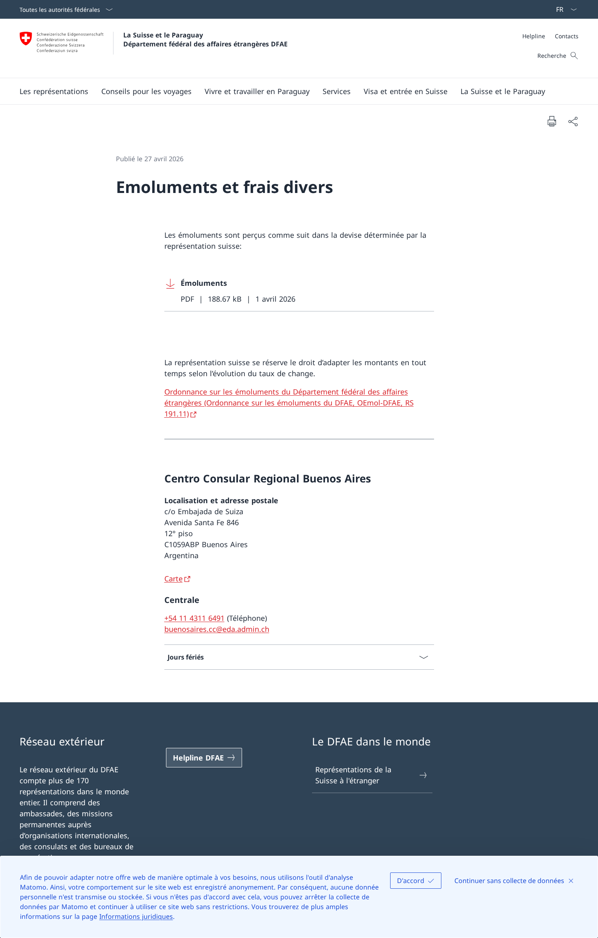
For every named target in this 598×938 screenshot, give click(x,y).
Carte (173, 578)
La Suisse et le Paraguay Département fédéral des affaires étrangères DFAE (205, 39)
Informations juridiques (136, 916)
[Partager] (572, 121)
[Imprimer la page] (551, 121)
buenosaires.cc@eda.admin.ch (216, 629)
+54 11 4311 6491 (194, 618)
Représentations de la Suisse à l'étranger (353, 775)
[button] (54, 91)
